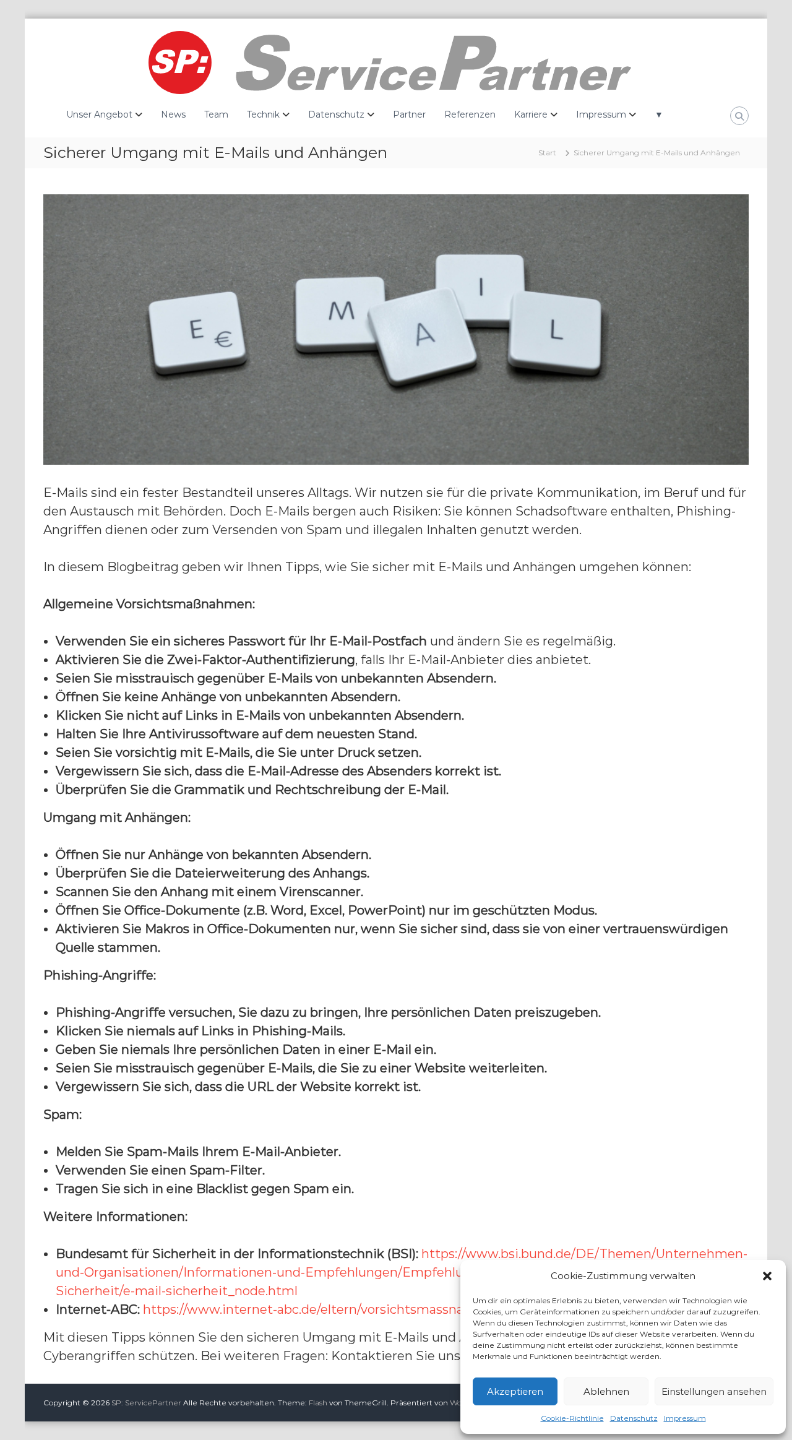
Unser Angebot (99, 114)
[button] (767, 1276)
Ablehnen (606, 1391)
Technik (263, 114)
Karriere (531, 114)
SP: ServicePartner (146, 1402)
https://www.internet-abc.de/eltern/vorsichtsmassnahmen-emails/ (346, 1309)
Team (216, 114)
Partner (409, 114)
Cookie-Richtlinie (572, 1418)
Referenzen (470, 114)
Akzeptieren (515, 1391)
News (173, 114)
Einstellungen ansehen (714, 1391)
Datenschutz (634, 1418)
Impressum (685, 1418)
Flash (318, 1402)
